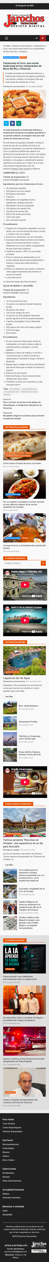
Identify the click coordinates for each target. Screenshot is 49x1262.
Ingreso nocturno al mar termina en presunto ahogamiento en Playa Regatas (24, 1041)
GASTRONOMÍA (11, 453)
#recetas (7, 395)
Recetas (6, 1177)
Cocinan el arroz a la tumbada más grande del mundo (24, 527)
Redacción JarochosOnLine (15, 86)
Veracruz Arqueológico (12, 1131)
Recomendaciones (11, 1144)
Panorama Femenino (11, 1197)
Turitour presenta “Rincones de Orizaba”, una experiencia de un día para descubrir (24, 822)
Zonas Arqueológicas (12, 1127)
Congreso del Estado (43, 38)
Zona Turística (9, 1123)
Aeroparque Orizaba (10, 723)
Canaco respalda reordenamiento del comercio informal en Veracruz (24, 1082)
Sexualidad (7, 1214)
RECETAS (23, 57)
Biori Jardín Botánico (10, 707)
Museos (6, 1152)
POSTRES (21, 453)
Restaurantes (8, 1173)
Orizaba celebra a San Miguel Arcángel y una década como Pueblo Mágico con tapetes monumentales (10, 923)
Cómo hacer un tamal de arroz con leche (24, 445)
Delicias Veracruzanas (22, 46)
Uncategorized (10, 1092)
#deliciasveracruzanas (29, 392)
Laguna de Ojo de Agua (24, 660)
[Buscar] (43, 563)
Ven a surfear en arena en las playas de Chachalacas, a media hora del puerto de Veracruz (22, 403)
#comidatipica (15, 389)
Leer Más (9, 697)
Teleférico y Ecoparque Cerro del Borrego (10, 739)
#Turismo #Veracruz (15, 558)
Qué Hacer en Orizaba (12, 672)
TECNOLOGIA (10, 969)
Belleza (6, 1194)
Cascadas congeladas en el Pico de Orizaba (10, 892)
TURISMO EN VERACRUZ (13, 834)
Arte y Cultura (8, 1160)
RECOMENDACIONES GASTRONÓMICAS (18, 456)
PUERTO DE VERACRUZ (13, 1051)
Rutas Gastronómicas (12, 1181)
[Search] (36, 38)
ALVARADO (9, 1010)
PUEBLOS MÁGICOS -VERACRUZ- (16, 831)
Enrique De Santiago (12, 850)
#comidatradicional (29, 389)
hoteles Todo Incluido (20, 169)
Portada (6, 46)
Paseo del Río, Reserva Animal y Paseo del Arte (10, 755)
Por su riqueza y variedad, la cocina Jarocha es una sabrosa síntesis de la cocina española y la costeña (24, 484)
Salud (5, 1210)
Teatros (6, 1156)
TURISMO (25, 538)
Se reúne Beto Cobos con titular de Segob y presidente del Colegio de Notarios (24, 1000)
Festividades (8, 1148)
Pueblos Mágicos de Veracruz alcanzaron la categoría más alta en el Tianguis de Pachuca (10, 907)
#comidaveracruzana (11, 392)
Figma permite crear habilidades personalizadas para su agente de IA (24, 958)
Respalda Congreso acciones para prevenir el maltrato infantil (23, 416)
